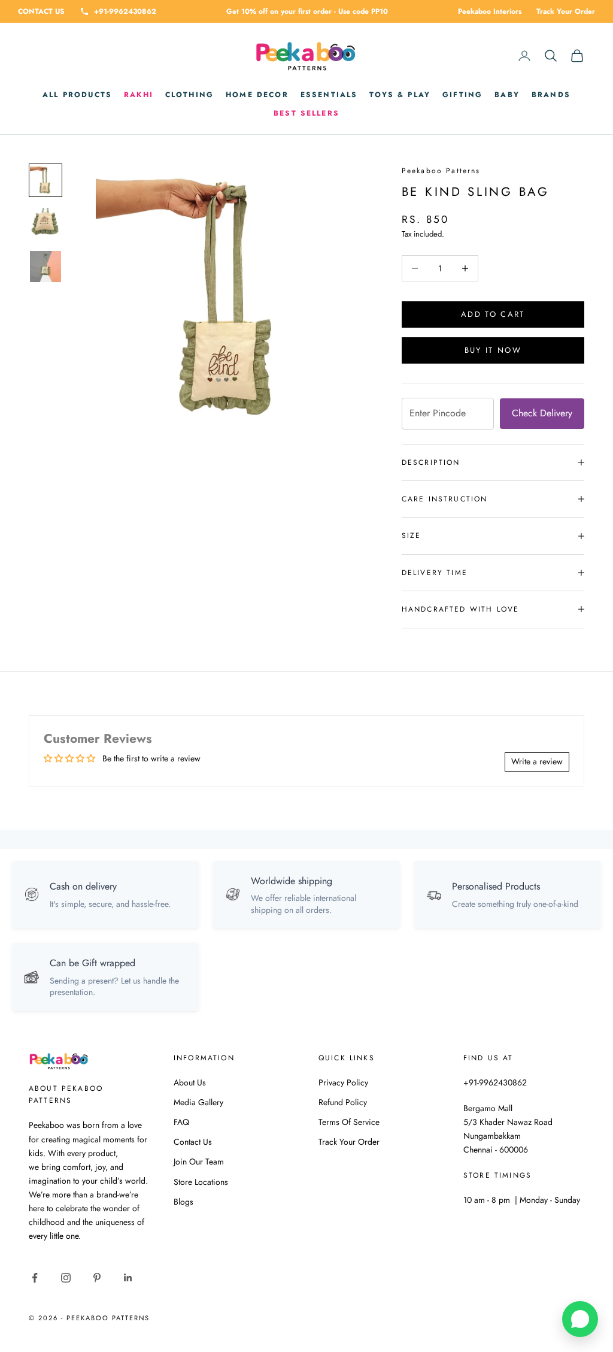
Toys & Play (399, 94)
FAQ (181, 1122)
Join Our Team (199, 1162)
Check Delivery (542, 413)
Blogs (183, 1202)
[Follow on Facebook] (35, 1278)
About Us (190, 1082)
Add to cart (493, 314)
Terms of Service (349, 1122)
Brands (551, 94)
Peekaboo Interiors (489, 11)
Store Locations (201, 1182)
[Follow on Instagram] (66, 1278)
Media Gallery (198, 1102)
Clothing (189, 94)
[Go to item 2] (45, 223)
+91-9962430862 (125, 11)
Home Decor (257, 94)
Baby (507, 94)
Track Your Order (565, 11)
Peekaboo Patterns (441, 170)
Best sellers (306, 113)
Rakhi (138, 94)
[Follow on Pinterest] (97, 1278)
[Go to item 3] (45, 266)
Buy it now (493, 350)
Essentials (329, 94)
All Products (77, 94)
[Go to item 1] (45, 180)
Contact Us (193, 1142)
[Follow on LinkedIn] (128, 1278)
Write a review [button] (537, 761)
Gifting (462, 94)
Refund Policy (342, 1102)
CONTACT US (41, 11)
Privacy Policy (343, 1082)
